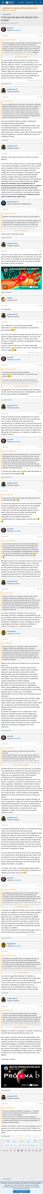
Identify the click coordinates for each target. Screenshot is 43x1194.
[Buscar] (41, 2)
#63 (41, 153)
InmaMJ (5, 23)
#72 (41, 536)
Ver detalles (11, 10)
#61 (41, 35)
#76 (41, 825)
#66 (41, 305)
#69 (41, 413)
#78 (41, 951)
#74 (41, 639)
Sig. (28, 1141)
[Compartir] (37, 35)
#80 (41, 1104)
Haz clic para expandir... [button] (22, 57)
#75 (41, 744)
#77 (41, 885)
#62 (41, 97)
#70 (41, 447)
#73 (41, 589)
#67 (41, 322)
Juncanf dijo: (6, 101)
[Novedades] (36, 2)
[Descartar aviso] (40, 8)
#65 (41, 251)
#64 (41, 209)
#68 (41, 365)
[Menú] (2, 2)
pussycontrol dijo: (7, 40)
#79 (41, 1006)
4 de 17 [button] (21, 1141)
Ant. (14, 1141)
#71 (41, 491)
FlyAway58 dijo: (7, 748)
